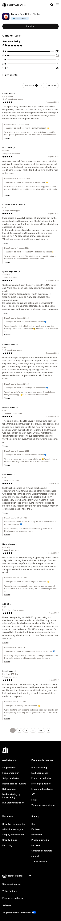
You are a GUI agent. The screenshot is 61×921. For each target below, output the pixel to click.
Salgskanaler (8, 767)
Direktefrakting (39, 767)
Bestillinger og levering (14, 783)
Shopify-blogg (9, 840)
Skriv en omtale (11, 75)
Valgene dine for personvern (16, 912)
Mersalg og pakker (40, 783)
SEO (33, 794)
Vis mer (7, 138)
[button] (41, 85)
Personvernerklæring (13, 898)
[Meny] (57, 4)
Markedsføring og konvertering (11, 795)
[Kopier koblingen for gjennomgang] (14, 93)
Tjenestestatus (39, 861)
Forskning (7, 845)
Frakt (34, 799)
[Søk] (51, 4)
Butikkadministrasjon (13, 802)
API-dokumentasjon (12, 829)
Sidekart (6, 905)
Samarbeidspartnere (41, 850)
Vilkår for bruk (9, 891)
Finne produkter (10, 773)
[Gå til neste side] (48, 730)
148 (40, 730)
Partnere (35, 845)
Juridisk (35, 856)
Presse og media (40, 840)
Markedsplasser (39, 773)
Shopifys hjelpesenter (13, 824)
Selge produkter (10, 778)
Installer (30, 26)
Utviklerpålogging (11, 884)
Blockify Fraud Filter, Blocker (25, 14)
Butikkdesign (9, 789)
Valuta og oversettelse (43, 805)
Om (33, 824)
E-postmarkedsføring (42, 789)
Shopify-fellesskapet (13, 834)
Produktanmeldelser (41, 778)
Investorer (36, 834)
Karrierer (35, 829)
